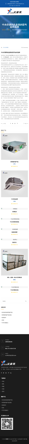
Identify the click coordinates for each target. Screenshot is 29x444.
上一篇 (4, 123)
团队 (3, 383)
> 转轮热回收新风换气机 (7, 312)
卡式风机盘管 (14, 199)
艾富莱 (6, 439)
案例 (3, 391)
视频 (3, 386)
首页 (4, 29)
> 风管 (2, 320)
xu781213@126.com (19, 3)
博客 (9, 29)
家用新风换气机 (14, 161)
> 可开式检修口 (4, 322)
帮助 (3, 381)
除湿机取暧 (14, 232)
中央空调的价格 (14, 290)
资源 (3, 388)
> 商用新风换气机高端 (6, 315)
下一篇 (25, 123)
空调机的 (14, 211)
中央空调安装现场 (14, 221)
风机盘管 (7, 57)
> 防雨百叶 (3, 317)
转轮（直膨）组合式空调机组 (14, 277)
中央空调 (11, 55)
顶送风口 (14, 242)
